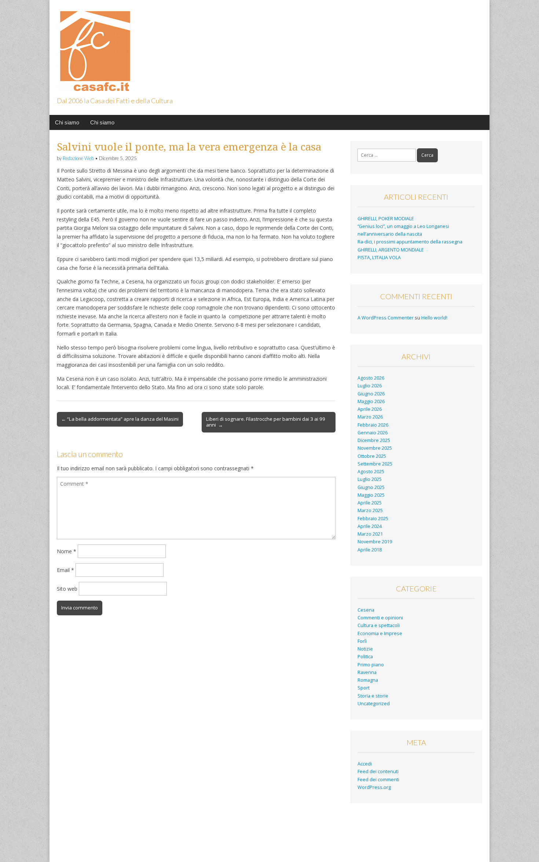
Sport (364, 688)
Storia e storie (373, 696)
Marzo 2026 (370, 417)
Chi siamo (67, 122)
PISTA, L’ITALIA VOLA (379, 257)
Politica (365, 656)
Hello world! (434, 318)
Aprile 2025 (370, 503)
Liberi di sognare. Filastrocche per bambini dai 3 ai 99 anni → (265, 422)
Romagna (368, 680)
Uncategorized (374, 703)
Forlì (362, 641)
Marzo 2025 (370, 510)
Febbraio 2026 (373, 425)
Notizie (365, 649)
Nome (66, 551)
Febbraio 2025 (373, 518)
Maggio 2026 (371, 401)
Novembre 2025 (375, 448)
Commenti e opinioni (380, 618)
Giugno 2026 (371, 394)
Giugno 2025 (371, 487)
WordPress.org (374, 787)
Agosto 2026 (371, 378)
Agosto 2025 (371, 471)
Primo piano (371, 665)
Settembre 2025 (375, 464)
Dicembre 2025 (374, 440)
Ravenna (367, 672)
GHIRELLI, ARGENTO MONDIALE (391, 250)
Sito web (67, 588)
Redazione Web (78, 158)
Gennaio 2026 (373, 433)
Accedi (365, 764)
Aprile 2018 (370, 550)
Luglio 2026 (370, 386)
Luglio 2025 (370, 479)
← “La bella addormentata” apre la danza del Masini (120, 419)
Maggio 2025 (371, 495)
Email (65, 569)
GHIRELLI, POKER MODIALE (386, 219)
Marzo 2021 (370, 534)
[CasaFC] (94, 47)
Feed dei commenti (378, 779)
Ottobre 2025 (372, 456)
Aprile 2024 (370, 526)
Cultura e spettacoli (379, 625)
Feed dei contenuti (378, 771)
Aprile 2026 (370, 409)
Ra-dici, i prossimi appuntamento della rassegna (410, 242)
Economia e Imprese (380, 633)
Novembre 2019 (375, 542)
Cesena (366, 610)
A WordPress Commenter (386, 318)
